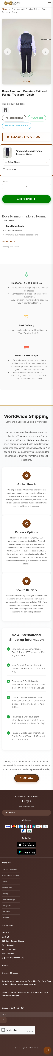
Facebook (5, 918)
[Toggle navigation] (49, 3)
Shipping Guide (7, 887)
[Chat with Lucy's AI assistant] (47, 1050)
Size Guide (10, 170)
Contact (4, 881)
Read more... (10, 813)
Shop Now (26, 778)
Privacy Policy (6, 906)
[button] (7, 51)
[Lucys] (12, 3)
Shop (4, 9)
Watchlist (37, 118)
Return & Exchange (8, 899)
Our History (6, 912)
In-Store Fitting (15, 118)
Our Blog (5, 893)
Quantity (5, 181)
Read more (7, 241)
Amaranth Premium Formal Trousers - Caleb (29, 152)
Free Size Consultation (9, 869)
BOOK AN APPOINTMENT (11, 875)
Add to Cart (25, 199)
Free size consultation (16, 126)
